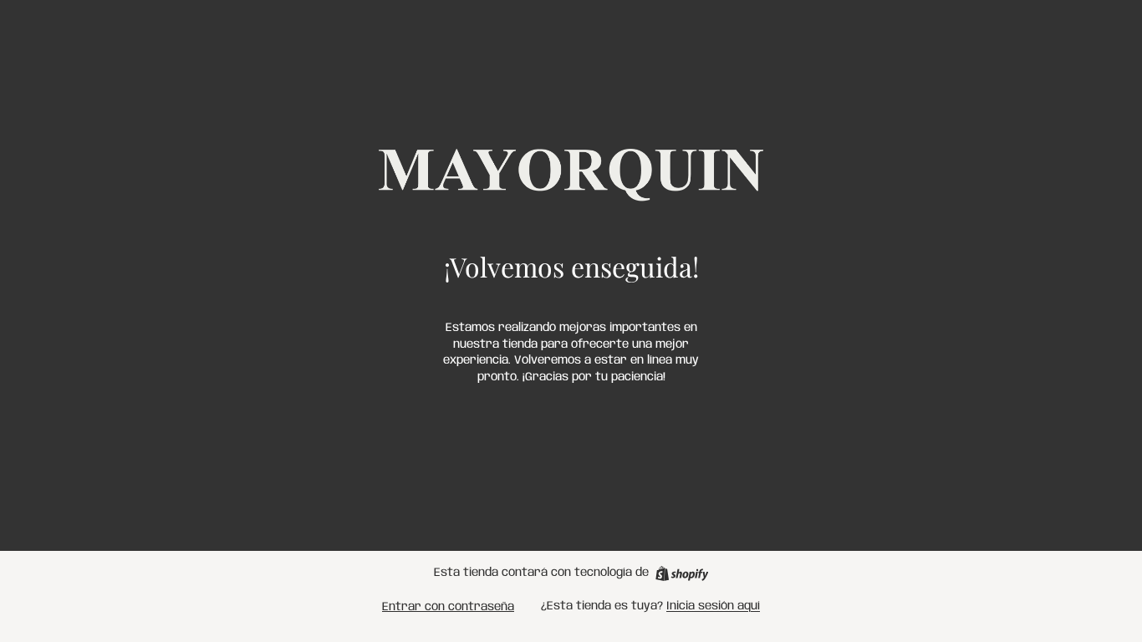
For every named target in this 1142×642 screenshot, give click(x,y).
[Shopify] (681, 573)
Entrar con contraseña (448, 607)
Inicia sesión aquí (713, 606)
